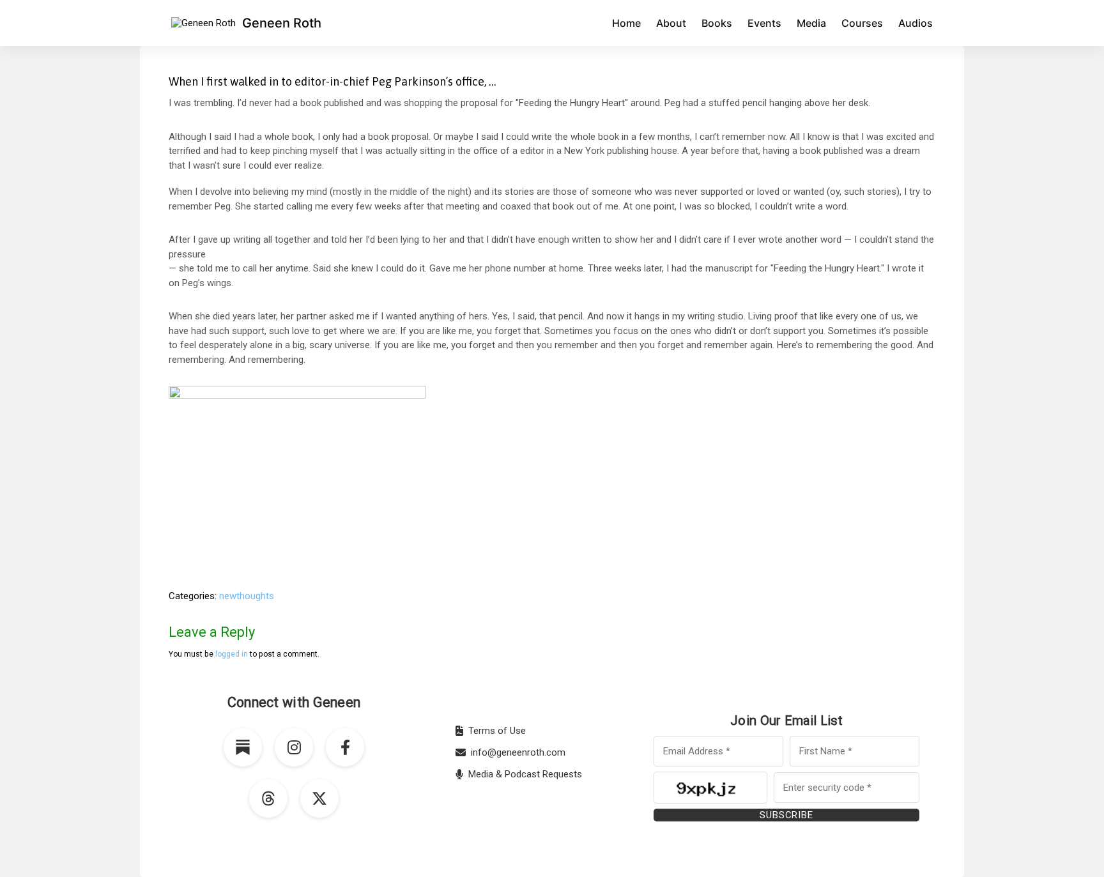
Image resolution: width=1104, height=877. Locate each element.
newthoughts (246, 596)
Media (811, 23)
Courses (862, 23)
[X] (319, 798)
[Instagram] (294, 747)
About (671, 23)
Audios (915, 23)
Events (764, 23)
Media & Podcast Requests (525, 774)
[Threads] (268, 798)
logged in (231, 654)
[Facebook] (345, 747)
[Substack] (243, 747)
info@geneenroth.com (518, 752)
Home (626, 23)
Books (717, 23)
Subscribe (786, 815)
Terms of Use (497, 730)
